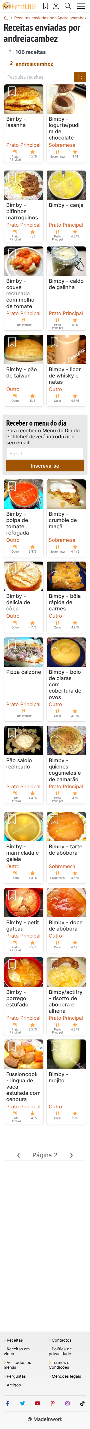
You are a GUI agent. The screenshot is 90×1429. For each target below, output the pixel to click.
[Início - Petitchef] (6, 17)
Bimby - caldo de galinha (66, 284)
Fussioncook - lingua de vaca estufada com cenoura (23, 1087)
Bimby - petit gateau (22, 925)
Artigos (14, 1385)
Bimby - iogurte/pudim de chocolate (64, 128)
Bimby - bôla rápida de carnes (65, 602)
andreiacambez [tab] (33, 64)
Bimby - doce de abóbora (65, 925)
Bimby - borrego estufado (17, 998)
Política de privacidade (60, 1351)
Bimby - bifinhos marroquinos (22, 211)
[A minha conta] (56, 6)
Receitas (15, 1340)
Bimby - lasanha (16, 122)
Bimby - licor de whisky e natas (65, 375)
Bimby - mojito (58, 1077)
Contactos (62, 1340)
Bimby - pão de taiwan (21, 372)
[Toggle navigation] (81, 6)
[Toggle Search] (68, 6)
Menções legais (66, 1376)
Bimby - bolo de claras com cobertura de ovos (65, 684)
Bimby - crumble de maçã (63, 520)
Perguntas (16, 1376)
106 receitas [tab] (30, 52)
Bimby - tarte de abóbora (65, 849)
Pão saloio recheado (19, 763)
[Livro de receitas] (45, 6)
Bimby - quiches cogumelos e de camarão (65, 770)
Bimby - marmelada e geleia (22, 852)
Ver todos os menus (17, 1365)
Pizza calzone (23, 672)
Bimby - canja (66, 205)
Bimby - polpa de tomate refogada (17, 523)
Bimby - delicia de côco (18, 602)
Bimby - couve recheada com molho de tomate (20, 293)
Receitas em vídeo (17, 1351)
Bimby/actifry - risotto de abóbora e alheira (65, 1001)
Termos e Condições (59, 1365)
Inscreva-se (45, 466)
